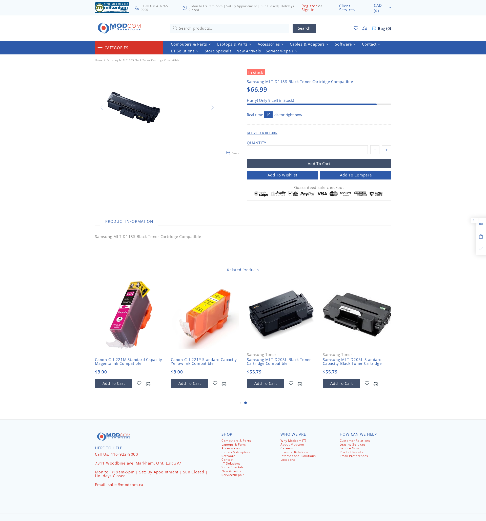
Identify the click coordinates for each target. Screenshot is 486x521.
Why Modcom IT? (293, 441)
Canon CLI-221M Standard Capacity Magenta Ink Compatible (128, 361)
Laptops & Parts (233, 444)
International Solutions (298, 456)
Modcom (120, 28)
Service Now (349, 448)
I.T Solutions (230, 463)
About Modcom (292, 444)
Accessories (230, 448)
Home (99, 60)
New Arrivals (231, 471)
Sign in (307, 10)
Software (228, 456)
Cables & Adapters (235, 452)
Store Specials (232, 467)
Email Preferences (354, 456)
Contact (227, 460)
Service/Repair (232, 475)
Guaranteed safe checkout (319, 187)
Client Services (347, 8)
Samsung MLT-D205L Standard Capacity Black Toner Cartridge (352, 361)
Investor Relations (294, 452)
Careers (286, 448)
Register (309, 6)
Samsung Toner (261, 354)
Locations (287, 460)
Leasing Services (353, 444)
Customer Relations (355, 441)
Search (304, 28)
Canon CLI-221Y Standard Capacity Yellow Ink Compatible (204, 361)
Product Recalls (351, 452)
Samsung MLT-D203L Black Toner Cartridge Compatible (279, 361)
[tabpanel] (281, 340)
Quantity (256, 143)
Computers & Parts (236, 441)
